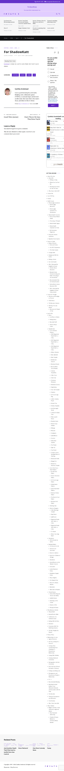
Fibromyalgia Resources (53, 205)
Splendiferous (54, 435)
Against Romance (53, 639)
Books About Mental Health (55, 217)
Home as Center (51, 241)
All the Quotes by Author (54, 540)
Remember (52, 587)
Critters (6, 48)
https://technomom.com (24, 103)
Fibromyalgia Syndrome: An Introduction (53, 210)
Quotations (51, 538)
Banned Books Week (53, 614)
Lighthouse (53, 517)
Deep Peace (53, 514)
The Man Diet (52, 694)
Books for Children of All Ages (55, 556)
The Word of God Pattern (55, 498)
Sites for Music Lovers (53, 325)
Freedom (53, 392)
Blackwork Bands (55, 364)
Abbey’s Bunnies (55, 352)
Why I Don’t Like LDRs (54, 703)
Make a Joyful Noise (54, 417)
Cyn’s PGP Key (51, 196)
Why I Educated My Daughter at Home (53, 265)
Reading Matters (52, 544)
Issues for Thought (52, 294)
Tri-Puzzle (53, 531)
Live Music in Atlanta (54, 317)
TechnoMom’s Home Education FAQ (55, 285)
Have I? (6, 28)
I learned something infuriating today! (52, 21)
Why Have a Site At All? (54, 191)
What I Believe (51, 706)
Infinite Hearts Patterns (54, 485)
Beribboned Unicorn (53, 360)
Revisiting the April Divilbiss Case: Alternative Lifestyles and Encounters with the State (54, 688)
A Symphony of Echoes (56, 154)
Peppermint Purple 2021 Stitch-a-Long (55, 521)
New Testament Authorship (53, 713)
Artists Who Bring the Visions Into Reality (55, 594)
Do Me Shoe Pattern (54, 472)
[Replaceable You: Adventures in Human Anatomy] (48, 149)
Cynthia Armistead (8, 55)
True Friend (53, 450)
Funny (49, 748)
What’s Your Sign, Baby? (55, 534)
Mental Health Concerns (54, 215)
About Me (51, 178)
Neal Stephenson (54, 140)
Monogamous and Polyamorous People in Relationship (54, 675)
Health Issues (51, 201)
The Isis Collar (54, 121)
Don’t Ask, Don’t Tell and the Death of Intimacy (54, 667)
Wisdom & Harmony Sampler (55, 464)
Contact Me (50, 193)
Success (53, 438)
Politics (7, 744)
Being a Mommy (52, 243)
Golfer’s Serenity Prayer (55, 399)
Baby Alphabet (54, 354)
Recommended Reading (54, 682)
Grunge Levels (52, 252)
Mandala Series (54, 421)
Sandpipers (53, 433)
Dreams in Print (53, 605)
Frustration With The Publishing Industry (53, 627)
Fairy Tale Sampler (55, 389)
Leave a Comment (28, 55)
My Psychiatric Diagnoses (53, 231)
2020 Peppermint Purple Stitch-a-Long (55, 336)
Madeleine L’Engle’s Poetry (54, 574)
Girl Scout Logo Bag (54, 395)
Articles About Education (53, 268)
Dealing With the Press (54, 621)
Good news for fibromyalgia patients (9, 21)
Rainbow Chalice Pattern (55, 493)
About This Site (51, 176)
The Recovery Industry (54, 303)
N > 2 (50, 679)
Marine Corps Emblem (54, 424)
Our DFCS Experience (55, 247)
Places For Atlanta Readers (54, 583)
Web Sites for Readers (55, 589)
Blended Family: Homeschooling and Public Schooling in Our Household (55, 275)
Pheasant (53, 430)
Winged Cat (53, 461)
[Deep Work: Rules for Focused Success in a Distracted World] (48, 130)
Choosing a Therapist (55, 221)
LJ (18, 48)
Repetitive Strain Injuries (54, 239)
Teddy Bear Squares (53, 441)
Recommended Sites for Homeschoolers (54, 280)
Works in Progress (54, 508)
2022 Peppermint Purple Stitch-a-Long (55, 348)
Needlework (21, 744)
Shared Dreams (52, 592)
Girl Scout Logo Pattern (54, 480)
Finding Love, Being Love (54, 670)
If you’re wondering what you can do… (39, 28)
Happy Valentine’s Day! (24, 28)
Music (50, 315)
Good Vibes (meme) (11, 116)
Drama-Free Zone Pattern (55, 476)
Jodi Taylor (53, 156)
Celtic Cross (54, 375)
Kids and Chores (54, 245)
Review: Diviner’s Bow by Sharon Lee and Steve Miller (39, 22)
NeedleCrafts (52, 329)
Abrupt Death (52, 611)
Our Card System (53, 262)
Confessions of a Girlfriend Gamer (53, 617)
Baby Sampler (54, 357)
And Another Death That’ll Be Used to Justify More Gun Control (10, 751)
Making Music (53, 319)
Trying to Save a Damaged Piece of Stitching (55, 454)
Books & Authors (54, 553)
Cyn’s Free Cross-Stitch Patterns (54, 468)
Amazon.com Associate (53, 549)
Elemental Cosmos (55, 384)
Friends (49, 198)
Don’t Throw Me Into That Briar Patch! (32, 117)
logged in (13, 128)
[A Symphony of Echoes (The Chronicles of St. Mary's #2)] (48, 157)
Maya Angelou (53, 577)
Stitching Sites (53, 505)
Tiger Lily (53, 447)
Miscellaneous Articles (53, 610)
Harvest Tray (54, 403)
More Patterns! (23, 748)
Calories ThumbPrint (53, 371)
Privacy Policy (51, 634)
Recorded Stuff (53, 322)
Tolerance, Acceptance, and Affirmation (54, 697)
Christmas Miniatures (53, 381)
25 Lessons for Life (54, 546)
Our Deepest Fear (54, 580)
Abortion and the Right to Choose (54, 297)
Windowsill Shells (55, 458)
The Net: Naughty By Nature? (54, 631)
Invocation (52, 566)
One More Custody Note (39, 749)
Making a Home (52, 259)
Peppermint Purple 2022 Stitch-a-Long (55, 527)
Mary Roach (53, 150)
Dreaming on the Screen (54, 601)
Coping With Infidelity (54, 655)
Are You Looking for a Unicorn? (54, 642)
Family (11, 48)
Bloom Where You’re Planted (54, 367)
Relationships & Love (52, 637)
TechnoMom (32, 7)
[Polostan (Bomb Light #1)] (48, 141)
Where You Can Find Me (54, 183)
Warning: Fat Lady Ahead (53, 306)
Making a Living (53, 180)
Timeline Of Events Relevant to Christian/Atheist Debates (54, 720)
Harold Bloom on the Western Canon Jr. (55, 563)
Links (15, 48)
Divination (51, 623)
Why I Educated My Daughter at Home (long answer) (54, 290)
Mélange (53, 428)
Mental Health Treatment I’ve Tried (54, 226)
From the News (7, 743)
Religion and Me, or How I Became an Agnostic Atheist (54, 709)
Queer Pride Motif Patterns (55, 489)
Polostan (52, 138)
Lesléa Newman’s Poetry (54, 570)
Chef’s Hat (53, 377)
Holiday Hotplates (55, 406)
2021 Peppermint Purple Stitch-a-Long (55, 342)
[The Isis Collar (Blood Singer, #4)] (48, 124)
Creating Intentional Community (53, 658)
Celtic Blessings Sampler (54, 511)
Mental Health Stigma (55, 223)
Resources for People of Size (55, 310)
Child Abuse (51, 300)
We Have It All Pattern (54, 502)
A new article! (50, 28)
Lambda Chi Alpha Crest (55, 413)
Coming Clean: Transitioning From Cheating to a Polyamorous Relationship (53, 649)
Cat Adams (53, 123)
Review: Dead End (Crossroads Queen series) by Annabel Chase (24, 22)
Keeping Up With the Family (53, 255)
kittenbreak (6, 64)
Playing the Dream (54, 607)
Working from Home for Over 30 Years (54, 187)
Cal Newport (50, 133)
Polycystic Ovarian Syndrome (53, 235)
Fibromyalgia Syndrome (54, 203)
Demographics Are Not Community (54, 663)
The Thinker (53, 445)
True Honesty (52, 701)
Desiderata (52, 559)
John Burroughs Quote (54, 409)
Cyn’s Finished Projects (53, 331)
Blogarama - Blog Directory (11, 767)
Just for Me (50, 313)
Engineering (54, 387)
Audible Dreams (53, 598)
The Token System (54, 250)
